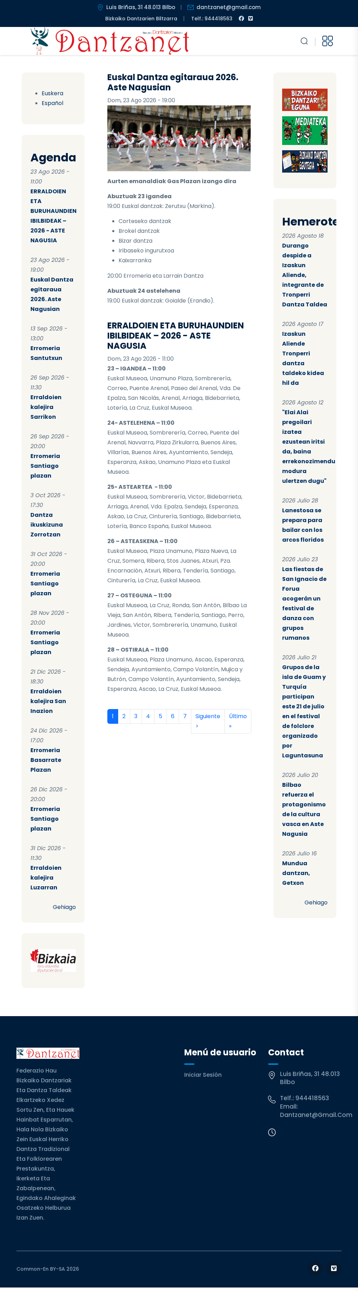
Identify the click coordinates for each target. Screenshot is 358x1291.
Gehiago (64, 907)
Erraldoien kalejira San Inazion (48, 701)
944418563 (312, 1098)
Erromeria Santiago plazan (45, 466)
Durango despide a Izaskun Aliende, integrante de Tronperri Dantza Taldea (304, 275)
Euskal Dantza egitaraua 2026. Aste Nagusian (172, 82)
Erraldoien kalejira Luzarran (46, 877)
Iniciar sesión (203, 1075)
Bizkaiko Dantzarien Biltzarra (141, 18)
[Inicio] (109, 41)
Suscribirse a (110, 742)
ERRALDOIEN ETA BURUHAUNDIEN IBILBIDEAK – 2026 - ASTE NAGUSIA (175, 336)
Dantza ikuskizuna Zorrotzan (46, 525)
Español (52, 103)
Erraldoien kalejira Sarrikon (46, 407)
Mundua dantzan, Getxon (296, 873)
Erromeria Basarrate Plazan (45, 760)
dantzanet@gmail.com (228, 7)
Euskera (52, 93)
